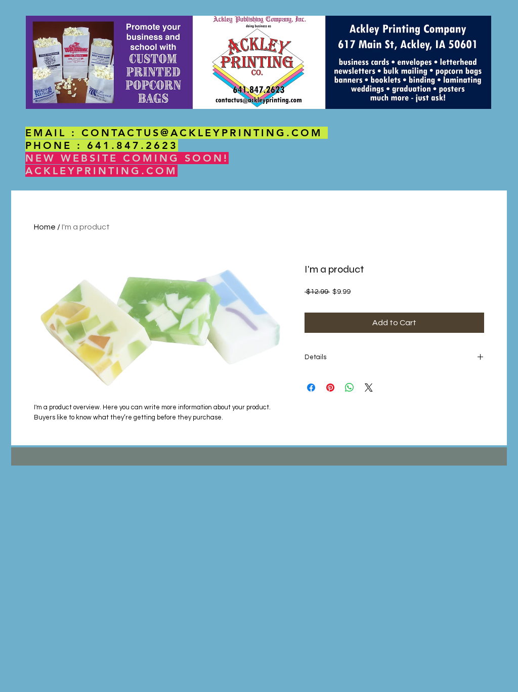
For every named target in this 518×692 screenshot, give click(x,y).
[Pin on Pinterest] (330, 387)
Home (45, 227)
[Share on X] (369, 387)
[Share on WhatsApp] (349, 387)
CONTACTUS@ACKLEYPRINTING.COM (202, 133)
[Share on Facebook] (311, 387)
